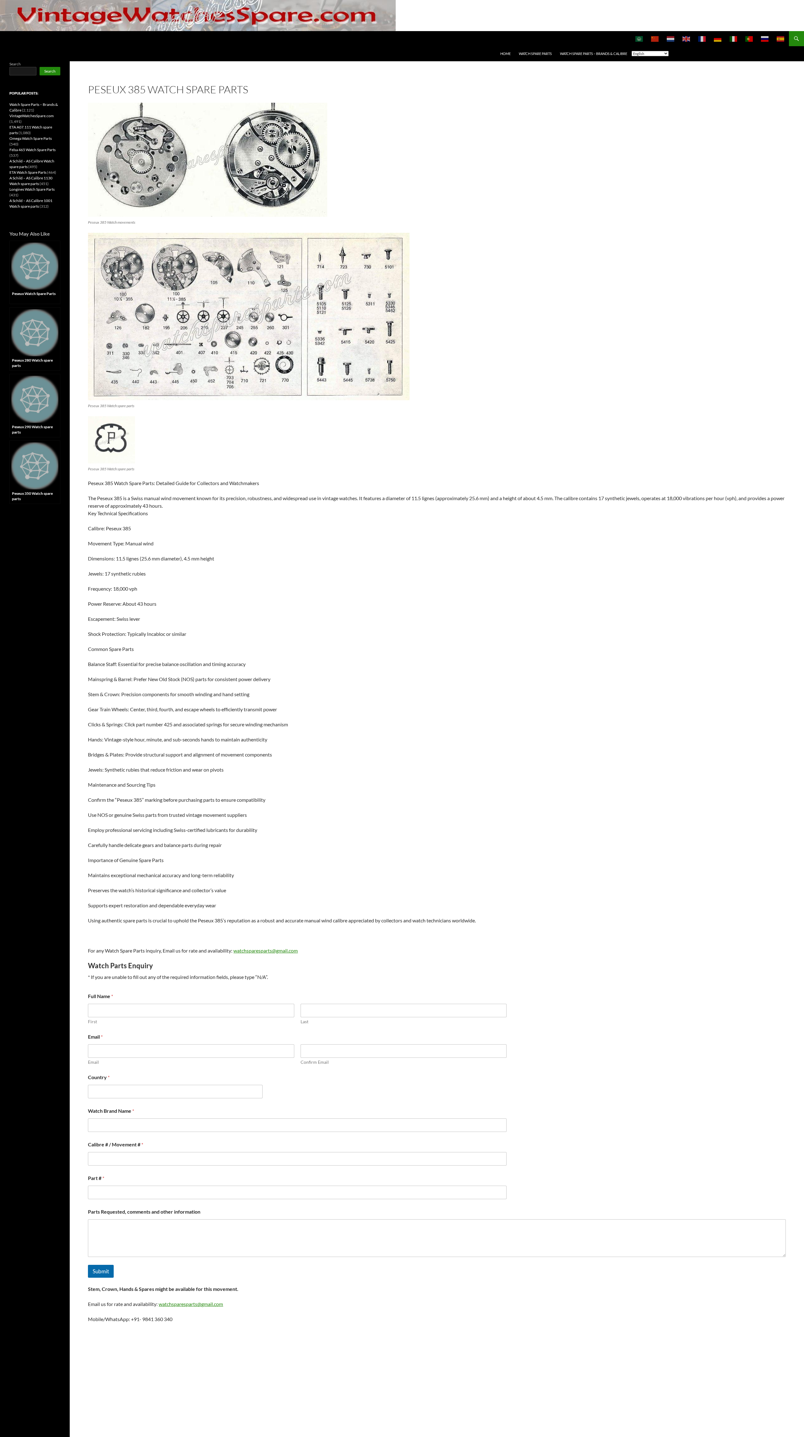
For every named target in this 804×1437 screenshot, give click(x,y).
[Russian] (765, 38)
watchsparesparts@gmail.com (265, 950)
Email (93, 1062)
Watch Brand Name (111, 1111)
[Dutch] (671, 38)
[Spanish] (781, 38)
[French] (702, 38)
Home (505, 54)
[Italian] (734, 38)
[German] (718, 38)
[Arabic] (639, 38)
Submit (101, 1271)
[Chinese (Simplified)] (655, 38)
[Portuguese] (749, 38)
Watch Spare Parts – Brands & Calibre (593, 54)
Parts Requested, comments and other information (144, 1212)
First (92, 1021)
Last (304, 1021)
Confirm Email (315, 1062)
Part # (96, 1178)
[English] (686, 38)
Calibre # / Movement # (115, 1144)
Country (99, 1077)
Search (15, 64)
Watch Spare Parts (535, 54)
